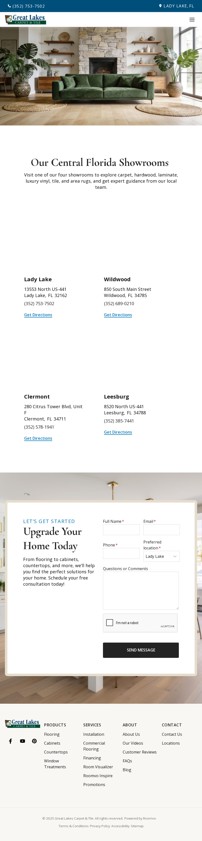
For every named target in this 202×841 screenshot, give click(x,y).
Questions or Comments (125, 568)
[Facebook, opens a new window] (10, 741)
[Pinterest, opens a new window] (34, 741)
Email (149, 521)
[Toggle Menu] (192, 20)
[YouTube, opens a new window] (22, 741)
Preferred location (152, 545)
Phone (110, 545)
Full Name (113, 521)
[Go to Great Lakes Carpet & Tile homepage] (22, 723)
